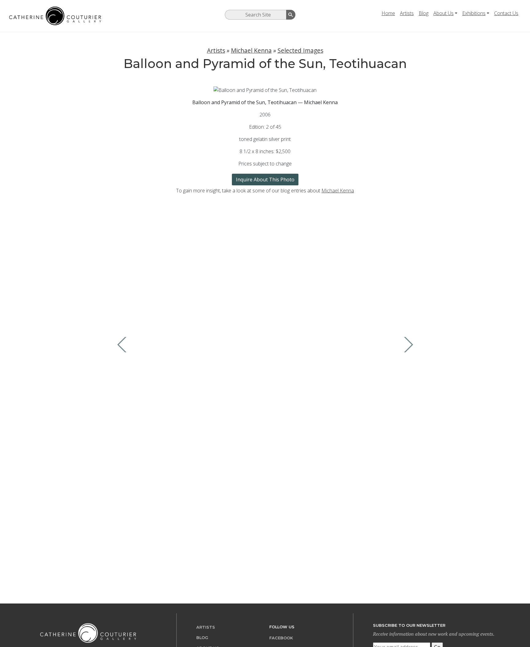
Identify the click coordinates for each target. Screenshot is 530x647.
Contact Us (506, 13)
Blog (423, 13)
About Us (443, 13)
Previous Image (123, 344)
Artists (407, 13)
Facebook (281, 638)
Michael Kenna (251, 50)
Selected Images (300, 50)
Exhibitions (474, 13)
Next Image (407, 344)
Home (388, 13)
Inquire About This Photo (265, 179)
